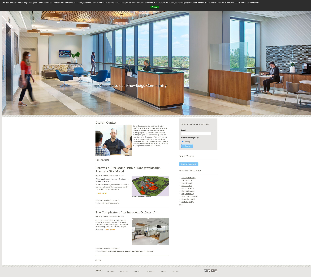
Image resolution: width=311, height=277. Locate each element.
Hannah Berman (188, 199)
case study (112, 251)
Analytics (123, 271)
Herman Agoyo (187, 202)
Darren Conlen (108, 175)
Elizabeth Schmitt (188, 191)
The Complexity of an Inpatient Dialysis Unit (127, 212)
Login (175, 271)
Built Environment (108, 203)
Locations (150, 271)
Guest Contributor (189, 196)
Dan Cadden (186, 186)
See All (181, 204)
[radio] (198, 141)
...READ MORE (102, 193)
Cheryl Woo (186, 180)
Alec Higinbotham (188, 178)
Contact (137, 271)
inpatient (121, 251)
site (117, 203)
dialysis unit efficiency (144, 251)
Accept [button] (154, 7)
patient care (130, 251)
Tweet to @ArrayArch (188, 164)
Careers (163, 271)
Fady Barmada (187, 194)
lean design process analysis (118, 225)
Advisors (111, 271)
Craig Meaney (187, 183)
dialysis (104, 251)
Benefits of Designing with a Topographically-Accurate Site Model (128, 169)
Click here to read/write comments (107, 200)
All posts (98, 260)
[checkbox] (198, 141)
